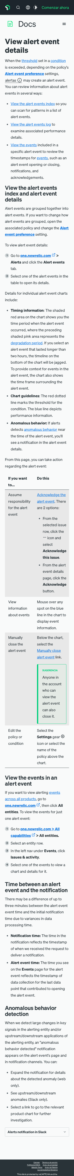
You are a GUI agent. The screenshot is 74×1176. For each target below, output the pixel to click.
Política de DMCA (33, 1165)
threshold (29, 60)
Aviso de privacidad (50, 1165)
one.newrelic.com (35, 255)
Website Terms (36, 1167)
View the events (24, 144)
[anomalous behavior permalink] (32, 1014)
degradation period (27, 342)
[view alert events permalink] (25, 199)
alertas (10, 80)
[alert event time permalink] (71, 890)
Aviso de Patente (51, 1167)
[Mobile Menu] (64, 24)
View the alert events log (31, 124)
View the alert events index (33, 103)
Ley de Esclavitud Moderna (47, 1170)
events (42, 157)
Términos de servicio (50, 1162)
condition (58, 60)
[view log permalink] (35, 783)
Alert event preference (24, 73)
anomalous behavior (40, 429)
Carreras (37, 1162)
